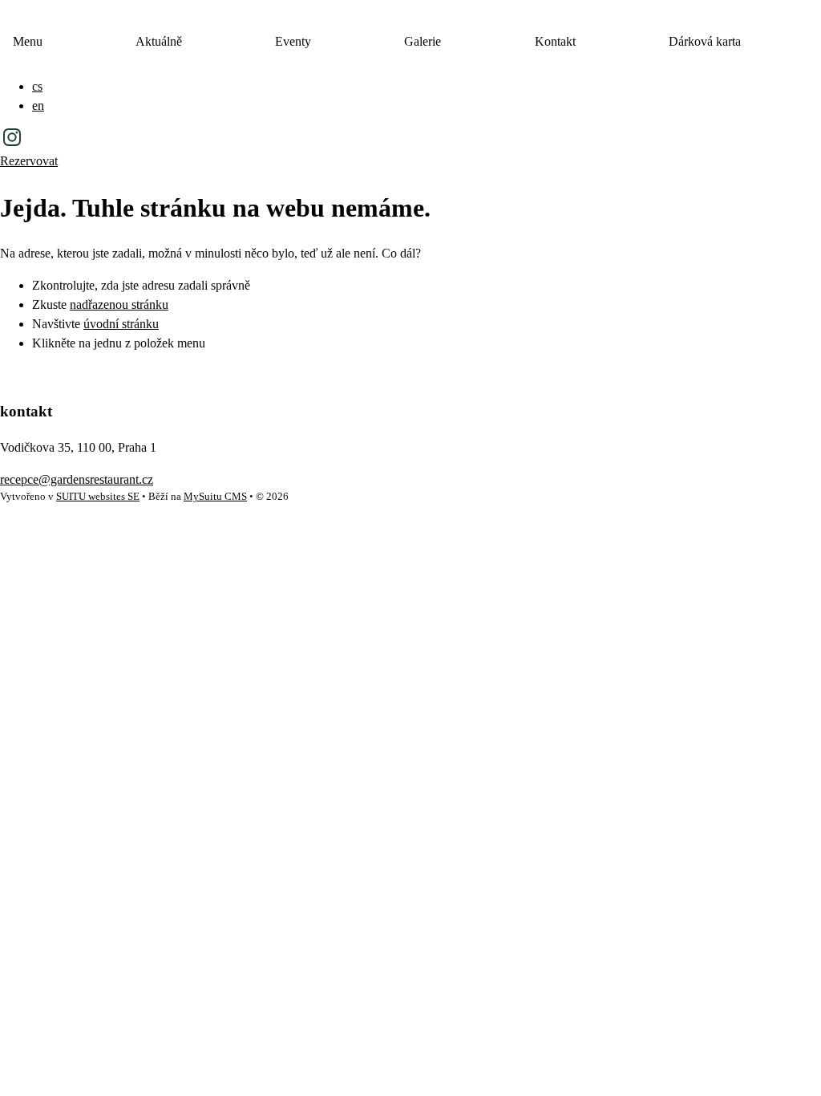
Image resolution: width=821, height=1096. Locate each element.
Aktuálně (158, 41)
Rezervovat (29, 161)
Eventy (293, 41)
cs (37, 86)
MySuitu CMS (215, 496)
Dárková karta (705, 41)
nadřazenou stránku (119, 304)
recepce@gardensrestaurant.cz (76, 479)
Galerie (422, 41)
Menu (27, 41)
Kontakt (555, 41)
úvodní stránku (121, 324)
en (38, 105)
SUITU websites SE (98, 496)
